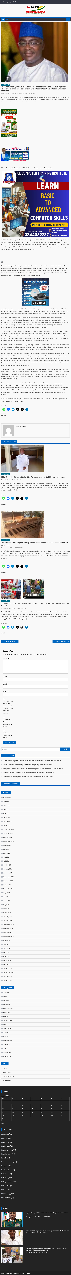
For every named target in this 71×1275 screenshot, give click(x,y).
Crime (5, 997)
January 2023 (7, 968)
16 (61, 1109)
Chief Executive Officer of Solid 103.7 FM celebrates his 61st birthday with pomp (33, 477)
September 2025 (8, 841)
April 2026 (6, 813)
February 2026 (7, 821)
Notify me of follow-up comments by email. (7, 723)
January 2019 (7, 980)
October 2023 (7, 933)
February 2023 (7, 964)
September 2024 (8, 889)
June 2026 (6, 805)
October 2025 (7, 837)
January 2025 (7, 873)
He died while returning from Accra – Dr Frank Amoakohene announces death (28, 777)
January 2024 (7, 921)
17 (3, 1112)
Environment (7, 1012)
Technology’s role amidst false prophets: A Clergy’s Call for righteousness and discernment (46, 1250)
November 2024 (8, 881)
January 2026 (7, 825)
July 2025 (6, 849)
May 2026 (6, 809)
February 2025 (7, 869)
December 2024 (8, 877)
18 (13, 1112)
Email (5, 684)
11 (12, 1109)
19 (22, 1112)
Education (6, 1005)
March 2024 (7, 913)
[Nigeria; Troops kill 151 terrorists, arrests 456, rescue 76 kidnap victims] (12, 1219)
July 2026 (6, 801)
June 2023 (6, 948)
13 (32, 1109)
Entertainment (8, 1008)
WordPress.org (7, 1080)
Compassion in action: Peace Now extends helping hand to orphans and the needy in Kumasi (33, 769)
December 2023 (8, 925)
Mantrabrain (26, 1273)
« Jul (2, 1123)
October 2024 (7, 885)
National (6, 1032)
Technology (7, 1052)
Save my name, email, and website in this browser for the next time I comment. (8, 707)
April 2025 (6, 861)
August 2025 (7, 845)
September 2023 (8, 937)
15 (51, 1109)
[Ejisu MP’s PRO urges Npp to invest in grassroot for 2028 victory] (12, 1237)
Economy (6, 1001)
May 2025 (6, 857)
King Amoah (20, 93)
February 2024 (7, 917)
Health (5, 1024)
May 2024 (6, 905)
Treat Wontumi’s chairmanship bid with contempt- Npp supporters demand (28, 765)
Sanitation (6, 1044)
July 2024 (6, 897)
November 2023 (8, 929)
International (7, 1028)
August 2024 (7, 893)
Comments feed (8, 1076)
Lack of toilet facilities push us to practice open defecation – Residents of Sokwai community (34, 543)
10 (3, 1109)
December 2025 (8, 829)
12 (22, 1109)
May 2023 (6, 952)
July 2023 (6, 944)
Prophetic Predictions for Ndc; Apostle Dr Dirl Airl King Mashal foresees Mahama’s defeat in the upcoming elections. (11, 641)
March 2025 (7, 865)
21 (41, 1112)
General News (6, 84)
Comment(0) (31, 93)
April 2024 (6, 909)
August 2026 (7, 797)
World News (7, 1056)
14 (42, 1109)
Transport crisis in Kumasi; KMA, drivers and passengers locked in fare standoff (28, 773)
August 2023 (7, 941)
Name (5, 676)
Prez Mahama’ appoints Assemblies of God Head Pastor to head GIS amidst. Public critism (32, 761)
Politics (5, 1036)
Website (6, 691)
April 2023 (6, 956)
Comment (7, 658)
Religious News (7, 1040)
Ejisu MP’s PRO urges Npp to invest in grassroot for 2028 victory (47, 1231)
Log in (5, 1069)
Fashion (5, 1016)
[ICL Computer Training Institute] (35, 204)
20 (32, 1112)
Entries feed (7, 1072)
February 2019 (7, 976)
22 (52, 1112)
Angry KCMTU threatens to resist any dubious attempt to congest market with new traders (35, 604)
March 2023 (7, 960)
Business (6, 993)
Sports (5, 1048)
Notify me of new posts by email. (7, 735)
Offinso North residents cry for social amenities (62, 641)
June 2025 (6, 853)
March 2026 (7, 817)
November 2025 (8, 833)
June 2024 (6, 901)
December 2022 (8, 972)
